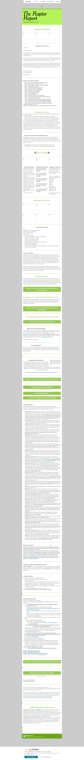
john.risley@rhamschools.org (34, 652)
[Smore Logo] (28, 2)
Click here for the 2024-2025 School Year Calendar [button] (42, 398)
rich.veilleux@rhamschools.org (34, 650)
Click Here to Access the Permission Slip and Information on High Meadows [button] (42, 308)
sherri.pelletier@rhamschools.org (48, 461)
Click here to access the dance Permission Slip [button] (42, 321)
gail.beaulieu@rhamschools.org (47, 336)
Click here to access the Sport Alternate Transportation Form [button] (42, 379)
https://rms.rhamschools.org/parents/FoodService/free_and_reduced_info (37, 697)
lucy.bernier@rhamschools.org (33, 557)
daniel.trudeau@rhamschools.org (31, 631)
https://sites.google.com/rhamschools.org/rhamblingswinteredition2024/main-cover (42, 372)
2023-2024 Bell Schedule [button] (42, 393)
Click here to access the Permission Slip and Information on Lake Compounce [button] (42, 289)
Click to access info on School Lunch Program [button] (42, 673)
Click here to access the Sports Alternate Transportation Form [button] (42, 661)
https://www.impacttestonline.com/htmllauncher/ (36, 635)
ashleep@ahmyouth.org (46, 716)
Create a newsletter (31, 756)
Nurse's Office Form (49, 567)
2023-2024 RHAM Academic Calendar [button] (42, 387)
